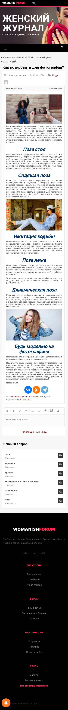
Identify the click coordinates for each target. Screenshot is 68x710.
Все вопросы (34, 574)
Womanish (13, 3)
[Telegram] (44, 390)
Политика (34, 646)
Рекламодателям (34, 680)
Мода (55, 75)
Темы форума (34, 607)
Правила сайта (34, 652)
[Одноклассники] (36, 390)
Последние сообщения (34, 613)
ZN (43, 552)
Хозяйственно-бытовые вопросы (22, 481)
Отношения (11, 490)
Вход (43, 432)
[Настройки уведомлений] (6, 702)
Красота (9, 472)
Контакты (34, 675)
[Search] (62, 47)
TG (34, 552)
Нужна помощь (34, 585)
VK (25, 552)
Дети (7, 454)
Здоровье (10, 463)
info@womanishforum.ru (34, 685)
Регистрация (28, 432)
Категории (34, 579)
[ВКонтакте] (28, 390)
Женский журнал (25, 23)
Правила (34, 618)
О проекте (34, 641)
